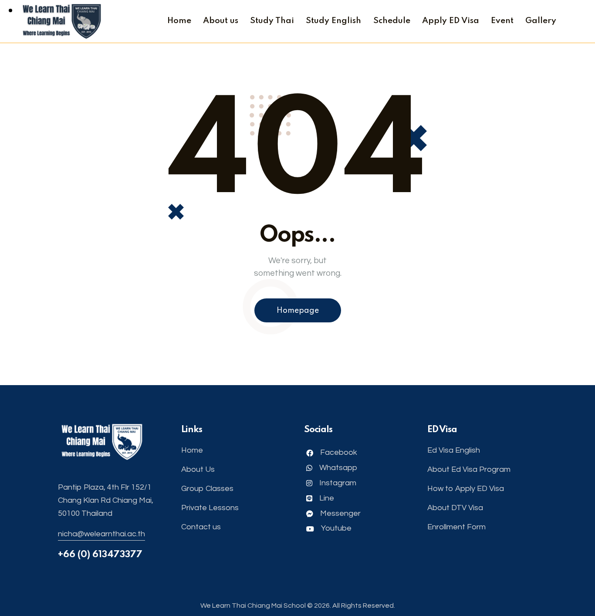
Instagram (337, 483)
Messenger (339, 513)
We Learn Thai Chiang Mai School (253, 605)
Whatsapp (337, 468)
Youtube (335, 528)
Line (326, 498)
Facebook (337, 452)
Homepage (298, 311)
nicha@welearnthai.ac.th (101, 534)
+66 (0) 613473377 (100, 554)
